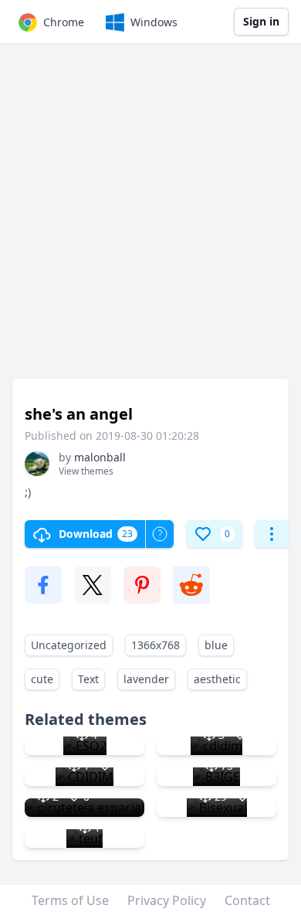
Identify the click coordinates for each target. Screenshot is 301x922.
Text (88, 679)
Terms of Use (70, 900)
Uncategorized (69, 645)
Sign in (261, 21)
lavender (146, 679)
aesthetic (217, 679)
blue (216, 645)
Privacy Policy (166, 900)
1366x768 (155, 645)
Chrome (63, 22)
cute (42, 679)
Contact (247, 900)
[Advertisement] (150, 218)
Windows (154, 22)
